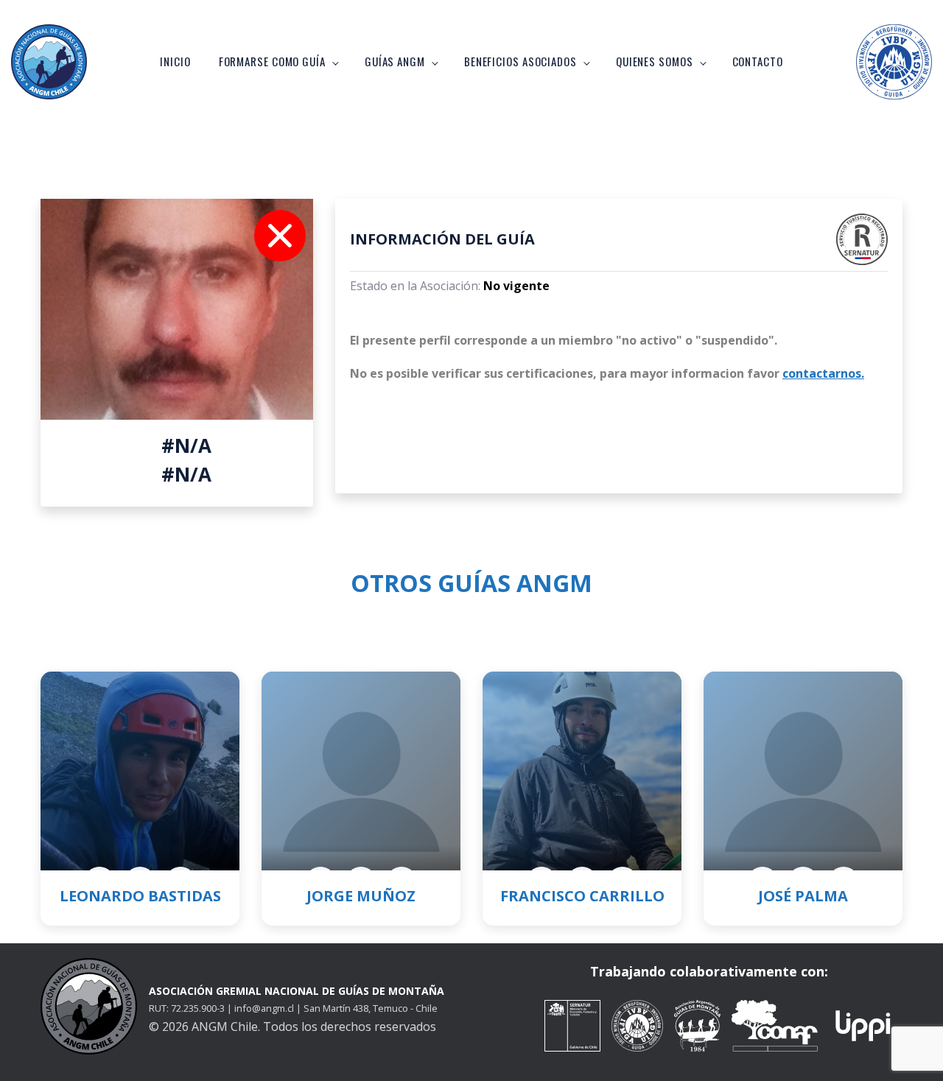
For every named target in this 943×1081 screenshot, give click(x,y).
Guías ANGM (395, 61)
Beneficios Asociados (520, 61)
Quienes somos (654, 61)
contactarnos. (823, 373)
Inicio (175, 61)
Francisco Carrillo (582, 896)
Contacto (757, 61)
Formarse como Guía (272, 61)
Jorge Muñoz (361, 896)
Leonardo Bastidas (140, 896)
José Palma (803, 896)
